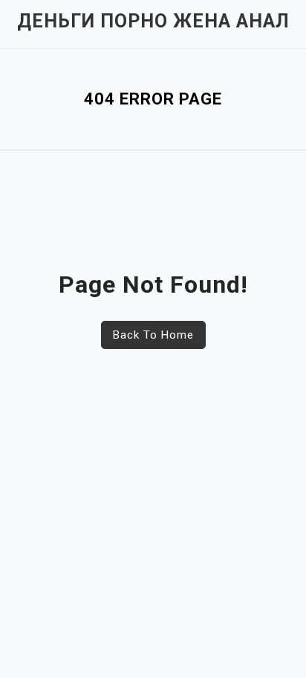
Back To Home (153, 335)
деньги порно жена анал (153, 21)
